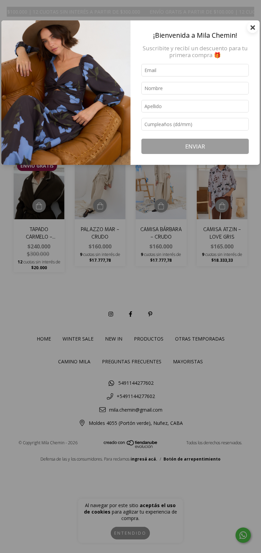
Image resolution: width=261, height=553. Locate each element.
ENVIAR (195, 146)
